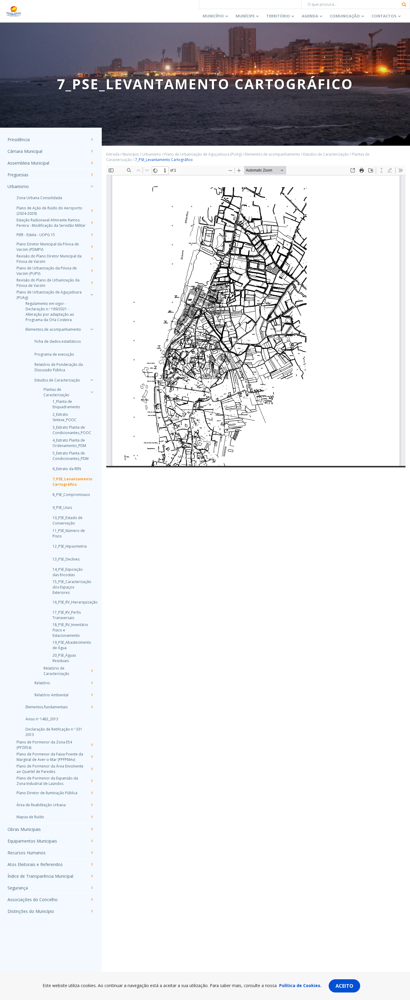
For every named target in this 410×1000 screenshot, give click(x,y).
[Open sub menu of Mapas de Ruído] (91, 816)
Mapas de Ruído (30, 816)
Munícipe (245, 16)
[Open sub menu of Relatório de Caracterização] (91, 670)
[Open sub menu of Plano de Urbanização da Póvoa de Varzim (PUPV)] (91, 270)
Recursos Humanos (27, 853)
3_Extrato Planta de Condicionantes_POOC (69, 430)
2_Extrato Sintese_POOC (65, 417)
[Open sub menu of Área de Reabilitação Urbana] (91, 804)
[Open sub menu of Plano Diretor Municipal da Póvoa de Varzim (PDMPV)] (91, 246)
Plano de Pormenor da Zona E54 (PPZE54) (44, 745)
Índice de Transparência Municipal (40, 876)
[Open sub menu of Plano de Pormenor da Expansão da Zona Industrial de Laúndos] (91, 780)
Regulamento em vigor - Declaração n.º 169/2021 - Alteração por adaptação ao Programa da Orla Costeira (50, 311)
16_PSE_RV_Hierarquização (69, 602)
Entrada (112, 154)
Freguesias (18, 175)
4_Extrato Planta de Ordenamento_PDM (69, 443)
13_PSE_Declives (66, 559)
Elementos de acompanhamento (53, 329)
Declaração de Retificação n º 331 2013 (54, 732)
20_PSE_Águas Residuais (64, 658)
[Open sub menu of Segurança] (91, 887)
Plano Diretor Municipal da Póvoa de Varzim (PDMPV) (48, 247)
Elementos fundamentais (47, 707)
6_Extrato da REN (67, 468)
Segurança (18, 888)
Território (278, 16)
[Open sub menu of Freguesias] (91, 174)
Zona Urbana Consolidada (39, 197)
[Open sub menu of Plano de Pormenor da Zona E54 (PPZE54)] (91, 744)
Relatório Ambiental (51, 695)
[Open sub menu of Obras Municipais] (91, 829)
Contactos (384, 16)
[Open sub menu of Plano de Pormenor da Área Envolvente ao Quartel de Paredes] (91, 768)
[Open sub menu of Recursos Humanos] (91, 852)
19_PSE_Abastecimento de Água (69, 645)
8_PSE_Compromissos (69, 494)
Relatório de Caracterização (56, 671)
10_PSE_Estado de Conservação (68, 520)
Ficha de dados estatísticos (58, 341)
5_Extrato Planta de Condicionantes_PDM (69, 456)
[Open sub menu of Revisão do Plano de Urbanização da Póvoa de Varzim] (91, 282)
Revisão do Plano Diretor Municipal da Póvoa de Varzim (49, 259)
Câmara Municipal (25, 151)
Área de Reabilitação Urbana (41, 804)
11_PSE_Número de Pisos (69, 533)
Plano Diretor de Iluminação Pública (47, 792)
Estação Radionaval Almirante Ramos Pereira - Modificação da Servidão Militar (51, 222)
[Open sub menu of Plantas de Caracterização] (91, 392)
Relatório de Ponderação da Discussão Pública (59, 367)
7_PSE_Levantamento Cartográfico (69, 481)
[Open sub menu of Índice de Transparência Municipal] (91, 876)
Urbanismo (18, 186)
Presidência (19, 139)
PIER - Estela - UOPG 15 (36, 234)
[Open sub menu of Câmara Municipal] (91, 151)
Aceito (344, 986)
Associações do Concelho (33, 899)
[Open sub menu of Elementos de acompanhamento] (91, 329)
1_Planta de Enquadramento (66, 404)
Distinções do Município (31, 911)
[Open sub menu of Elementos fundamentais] (91, 707)
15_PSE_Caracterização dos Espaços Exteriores (69, 587)
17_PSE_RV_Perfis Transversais (67, 615)
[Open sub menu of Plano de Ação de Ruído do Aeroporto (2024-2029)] (91, 210)
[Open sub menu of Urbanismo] (91, 186)
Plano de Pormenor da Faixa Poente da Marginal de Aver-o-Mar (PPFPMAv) (50, 757)
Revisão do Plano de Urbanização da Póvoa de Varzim (48, 283)
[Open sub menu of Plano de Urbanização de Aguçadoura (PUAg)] (91, 294)
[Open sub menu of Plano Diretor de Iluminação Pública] (91, 792)
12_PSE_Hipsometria (69, 546)
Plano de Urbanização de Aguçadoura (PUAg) (49, 295)
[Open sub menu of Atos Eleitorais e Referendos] (91, 864)
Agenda (310, 16)
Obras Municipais (24, 829)
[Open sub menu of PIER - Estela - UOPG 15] (91, 234)
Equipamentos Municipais (32, 841)
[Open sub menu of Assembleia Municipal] (91, 163)
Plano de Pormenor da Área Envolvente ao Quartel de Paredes (50, 769)
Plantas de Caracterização (56, 392)
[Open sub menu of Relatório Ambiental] (91, 695)
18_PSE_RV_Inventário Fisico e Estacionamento (69, 630)
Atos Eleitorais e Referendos (35, 864)
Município (213, 16)
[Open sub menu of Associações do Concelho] (91, 899)
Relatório (42, 682)
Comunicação (345, 16)
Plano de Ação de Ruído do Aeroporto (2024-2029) (49, 210)
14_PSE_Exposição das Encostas (68, 572)
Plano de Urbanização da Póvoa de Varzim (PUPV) (47, 271)
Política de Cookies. (300, 985)
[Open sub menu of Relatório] (91, 682)
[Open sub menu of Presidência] (91, 139)
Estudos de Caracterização (57, 380)
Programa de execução (54, 354)
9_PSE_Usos (62, 507)
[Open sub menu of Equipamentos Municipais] (91, 841)
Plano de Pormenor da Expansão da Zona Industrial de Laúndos (47, 781)
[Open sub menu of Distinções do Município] (91, 911)
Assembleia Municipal (28, 163)
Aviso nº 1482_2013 (42, 719)
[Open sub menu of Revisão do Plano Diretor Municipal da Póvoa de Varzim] (91, 258)
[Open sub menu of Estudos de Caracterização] (91, 380)
